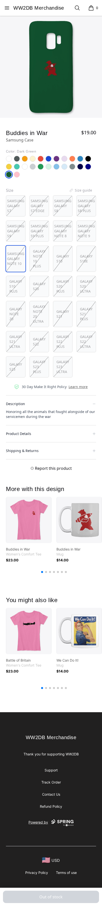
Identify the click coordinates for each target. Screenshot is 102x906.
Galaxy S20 (39, 286)
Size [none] (9, 190)
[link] (28, 520)
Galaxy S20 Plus (62, 286)
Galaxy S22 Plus (62, 341)
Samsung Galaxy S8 (62, 205)
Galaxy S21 (62, 314)
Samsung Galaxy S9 (15, 231)
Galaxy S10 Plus (15, 286)
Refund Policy (51, 806)
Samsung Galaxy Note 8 (62, 231)
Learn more (78, 386)
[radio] (16, 206)
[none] (80, 190)
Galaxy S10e (86, 258)
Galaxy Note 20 (15, 314)
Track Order (51, 782)
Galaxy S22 (39, 341)
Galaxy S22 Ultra (86, 341)
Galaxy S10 (62, 258)
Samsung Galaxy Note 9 (86, 231)
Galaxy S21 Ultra (15, 341)
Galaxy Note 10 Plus (39, 258)
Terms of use (66, 872)
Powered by (38, 822)
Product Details (18, 433)
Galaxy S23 (15, 367)
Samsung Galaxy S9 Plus (39, 231)
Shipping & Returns (22, 450)
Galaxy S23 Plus (39, 366)
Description (15, 403)
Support (51, 770)
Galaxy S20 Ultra (86, 286)
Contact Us (51, 794)
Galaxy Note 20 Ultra (39, 314)
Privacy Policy (36, 872)
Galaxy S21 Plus (86, 314)
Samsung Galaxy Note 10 (15, 258)
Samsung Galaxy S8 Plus (86, 205)
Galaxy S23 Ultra (62, 366)
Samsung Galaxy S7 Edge (39, 205)
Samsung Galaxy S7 (15, 205)
